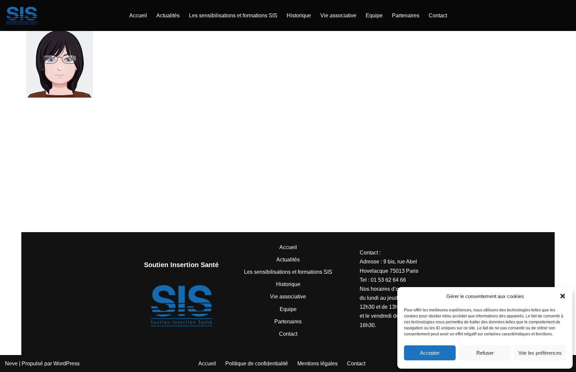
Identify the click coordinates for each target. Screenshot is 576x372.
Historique (299, 15)
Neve (11, 363)
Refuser (485, 353)
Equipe (374, 15)
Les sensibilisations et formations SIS (233, 15)
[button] (562, 296)
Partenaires (405, 15)
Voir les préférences (540, 353)
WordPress (66, 363)
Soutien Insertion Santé (181, 264)
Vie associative (338, 15)
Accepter (430, 353)
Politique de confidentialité (256, 363)
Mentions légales (317, 363)
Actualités (168, 15)
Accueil (138, 15)
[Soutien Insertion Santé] (21, 15)
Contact (438, 15)
